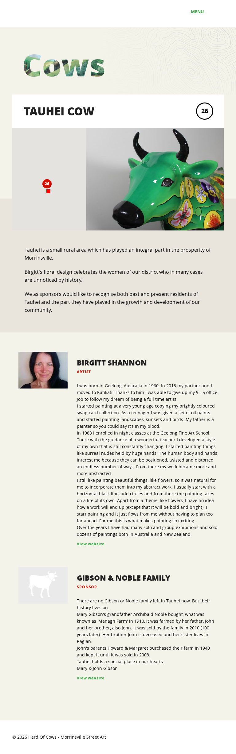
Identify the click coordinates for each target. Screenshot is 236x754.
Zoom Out (77, 185)
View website (90, 544)
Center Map (77, 197)
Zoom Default (77, 172)
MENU (198, 11)
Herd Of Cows (42, 13)
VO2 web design (207, 737)
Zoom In (77, 160)
